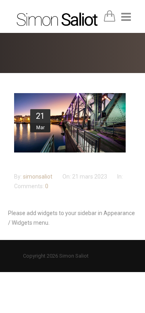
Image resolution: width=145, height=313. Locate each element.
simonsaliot (38, 176)
